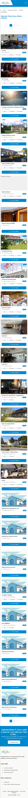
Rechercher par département (11, 770)
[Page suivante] (20, 25)
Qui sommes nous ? (8, 772)
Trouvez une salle (8, 768)
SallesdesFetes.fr (14, 791)
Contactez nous (14, 742)
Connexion (6, 782)
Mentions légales (12, 795)
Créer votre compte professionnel (12, 784)
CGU (19, 795)
